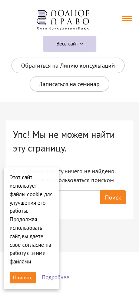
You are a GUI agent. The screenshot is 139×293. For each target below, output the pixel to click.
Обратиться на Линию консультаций (68, 65)
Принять (23, 277)
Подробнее (55, 277)
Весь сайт (68, 43)
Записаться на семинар (69, 84)
